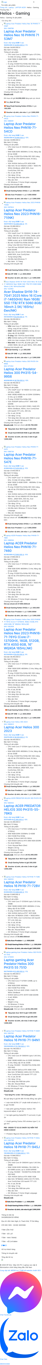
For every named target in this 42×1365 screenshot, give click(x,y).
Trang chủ (3, 7)
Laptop (11, 7)
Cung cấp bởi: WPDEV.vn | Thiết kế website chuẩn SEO (20, 1270)
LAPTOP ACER (20, 7)
